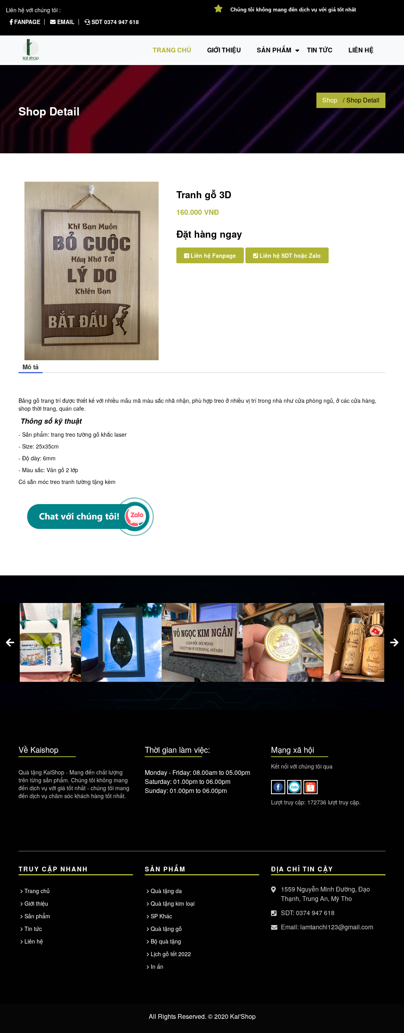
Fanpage (26, 22)
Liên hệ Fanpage (212, 255)
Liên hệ (33, 941)
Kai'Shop (243, 1016)
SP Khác (161, 916)
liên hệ (361, 49)
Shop (329, 99)
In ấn (157, 966)
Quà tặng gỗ (166, 928)
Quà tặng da (166, 891)
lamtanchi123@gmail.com (336, 926)
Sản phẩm (274, 49)
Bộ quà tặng (166, 941)
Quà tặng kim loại (173, 903)
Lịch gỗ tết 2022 (171, 954)
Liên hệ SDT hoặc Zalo (289, 255)
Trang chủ (172, 49)
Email (65, 22)
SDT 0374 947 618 (114, 22)
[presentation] (10, 642)
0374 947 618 (315, 912)
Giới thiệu (224, 49)
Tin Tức (320, 49)
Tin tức (33, 928)
